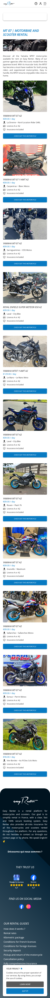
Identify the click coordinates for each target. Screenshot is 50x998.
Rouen (10, 505)
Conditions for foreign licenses (20, 946)
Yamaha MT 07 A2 (12, 562)
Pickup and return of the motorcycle (23, 954)
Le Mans (10, 377)
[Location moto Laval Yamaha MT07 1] (25, 288)
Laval (9, 314)
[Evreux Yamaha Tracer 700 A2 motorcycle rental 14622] (25, 479)
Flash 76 (18, 505)
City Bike (17, 314)
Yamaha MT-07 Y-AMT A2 (16, 179)
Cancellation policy (14, 959)
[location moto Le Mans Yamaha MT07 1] (25, 352)
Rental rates (10, 933)
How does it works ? (14, 928)
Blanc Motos (24, 186)
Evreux (10, 697)
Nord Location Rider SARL (29, 122)
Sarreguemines (13, 250)
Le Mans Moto (22, 377)
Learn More (25, 984)
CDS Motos (27, 250)
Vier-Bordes (12, 760)
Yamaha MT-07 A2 (12, 115)
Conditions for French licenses (20, 941)
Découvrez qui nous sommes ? (25, 851)
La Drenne (11, 122)
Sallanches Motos (25, 633)
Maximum (21, 569)
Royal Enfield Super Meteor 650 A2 (22, 307)
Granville (11, 569)
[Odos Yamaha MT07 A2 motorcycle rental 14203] (25, 97)
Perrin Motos (20, 697)
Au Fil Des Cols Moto (28, 760)
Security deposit (12, 950)
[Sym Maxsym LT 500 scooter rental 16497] (25, 224)
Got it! (25, 991)
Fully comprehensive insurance (20, 963)
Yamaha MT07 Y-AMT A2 (15, 370)
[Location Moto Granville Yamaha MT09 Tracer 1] (25, 543)
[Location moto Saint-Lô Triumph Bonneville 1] (25, 735)
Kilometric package (14, 937)
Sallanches (11, 633)
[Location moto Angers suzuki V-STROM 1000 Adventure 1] (25, 160)
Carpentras (12, 186)
